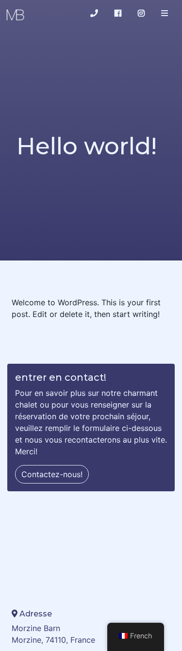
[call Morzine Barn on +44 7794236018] (94, 13)
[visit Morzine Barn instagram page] (141, 13)
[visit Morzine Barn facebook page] (118, 13)
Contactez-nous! (52, 474)
